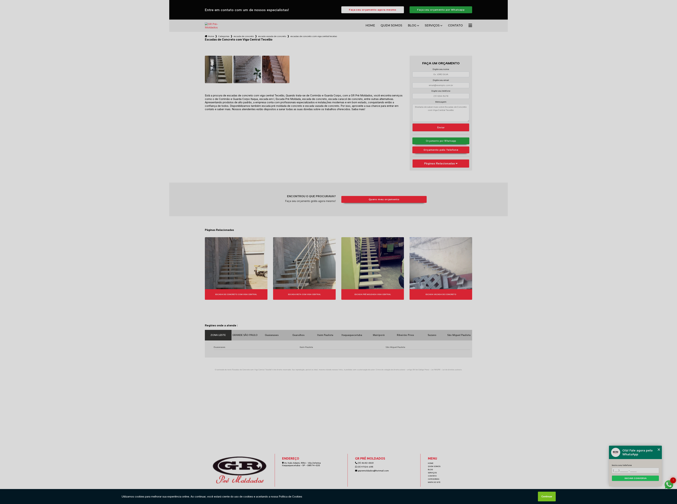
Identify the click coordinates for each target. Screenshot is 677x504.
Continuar (546, 496)
